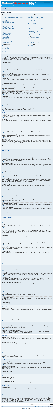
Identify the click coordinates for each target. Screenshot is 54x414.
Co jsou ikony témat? (4, 51)
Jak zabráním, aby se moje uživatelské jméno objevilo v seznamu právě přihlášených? (13, 17)
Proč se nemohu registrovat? (5, 21)
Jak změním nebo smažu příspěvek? (6, 33)
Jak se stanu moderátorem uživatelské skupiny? (34, 18)
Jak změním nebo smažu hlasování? (6, 36)
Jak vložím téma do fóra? (5, 32)
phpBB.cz (33, 408)
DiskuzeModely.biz (25, 408)
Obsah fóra (4, 8)
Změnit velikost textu (51, 8)
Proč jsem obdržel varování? (5, 39)
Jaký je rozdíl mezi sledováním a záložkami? (33, 37)
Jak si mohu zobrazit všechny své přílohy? (33, 42)
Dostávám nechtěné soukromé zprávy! (33, 24)
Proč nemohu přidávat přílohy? (5, 38)
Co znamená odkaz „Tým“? (31, 20)
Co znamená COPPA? (4, 20)
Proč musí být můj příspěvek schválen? (7, 41)
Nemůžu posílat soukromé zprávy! (32, 23)
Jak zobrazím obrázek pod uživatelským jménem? (8, 28)
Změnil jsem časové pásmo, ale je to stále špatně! (8, 26)
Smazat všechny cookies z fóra (41, 406)
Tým (35, 406)
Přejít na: (28, 404)
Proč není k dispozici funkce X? (32, 46)
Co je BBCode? (3, 45)
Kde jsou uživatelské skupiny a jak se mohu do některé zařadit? (36, 17)
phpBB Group (31, 388)
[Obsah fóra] (15, 2)
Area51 (3, 393)
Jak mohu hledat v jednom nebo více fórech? (33, 31)
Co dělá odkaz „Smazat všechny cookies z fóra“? (8, 22)
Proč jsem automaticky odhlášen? (6, 16)
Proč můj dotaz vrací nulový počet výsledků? (33, 32)
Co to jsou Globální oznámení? (5, 48)
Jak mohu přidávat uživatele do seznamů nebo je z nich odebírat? (36, 28)
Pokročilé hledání (50, 3)
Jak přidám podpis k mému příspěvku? (7, 34)
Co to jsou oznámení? (4, 49)
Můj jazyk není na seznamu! (5, 27)
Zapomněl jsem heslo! (4, 18)
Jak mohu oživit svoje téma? (5, 42)
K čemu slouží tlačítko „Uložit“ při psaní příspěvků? (8, 40)
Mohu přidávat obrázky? (5, 47)
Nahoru (3, 60)
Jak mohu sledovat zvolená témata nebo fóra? (33, 38)
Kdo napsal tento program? (31, 45)
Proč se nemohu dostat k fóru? (5, 37)
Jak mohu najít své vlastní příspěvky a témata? (34, 34)
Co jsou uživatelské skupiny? (31, 16)
